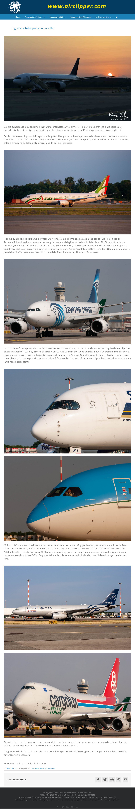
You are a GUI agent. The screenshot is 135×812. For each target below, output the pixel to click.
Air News (35, 768)
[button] (117, 16)
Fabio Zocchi (11, 768)
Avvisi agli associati (47, 768)
